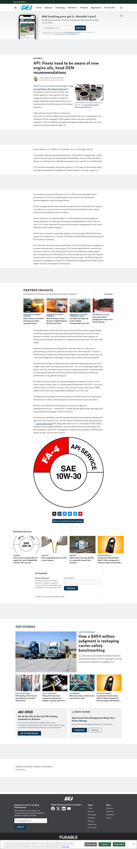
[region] (68, 844)
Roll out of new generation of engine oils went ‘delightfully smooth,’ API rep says (25, 560)
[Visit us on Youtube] (69, 808)
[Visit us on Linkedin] (63, 808)
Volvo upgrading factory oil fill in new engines (53, 559)
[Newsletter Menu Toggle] (121, 7)
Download (79, 730)
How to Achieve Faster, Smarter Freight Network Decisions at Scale (56, 320)
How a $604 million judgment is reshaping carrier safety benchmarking (99, 643)
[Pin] (80, 514)
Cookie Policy (66, 847)
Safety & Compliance (87, 632)
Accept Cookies (119, 844)
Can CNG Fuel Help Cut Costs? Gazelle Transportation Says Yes (79, 320)
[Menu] (15, 7)
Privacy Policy (61, 34)
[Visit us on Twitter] (58, 808)
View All (95, 730)
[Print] (54, 514)
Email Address (69, 578)
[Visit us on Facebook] (53, 808)
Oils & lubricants (49, 693)
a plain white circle (44, 423)
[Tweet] (75, 514)
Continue (71, 588)
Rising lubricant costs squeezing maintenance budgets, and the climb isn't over (53, 698)
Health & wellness (22, 693)
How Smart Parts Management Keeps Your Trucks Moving (103, 319)
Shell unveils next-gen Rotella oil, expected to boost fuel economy (82, 560)
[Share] (65, 514)
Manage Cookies (91, 844)
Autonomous (75, 693)
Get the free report (29, 733)
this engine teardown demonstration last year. (87, 106)
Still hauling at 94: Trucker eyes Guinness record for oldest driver (26, 698)
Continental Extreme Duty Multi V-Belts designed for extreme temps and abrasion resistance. (109, 560)
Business (37, 58)
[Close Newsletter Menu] (121, 16)
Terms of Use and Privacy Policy (72, 32)
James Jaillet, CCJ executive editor (51, 78)
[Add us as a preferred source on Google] (59, 514)
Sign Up (20, 827)
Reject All (105, 844)
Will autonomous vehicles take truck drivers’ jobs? (82, 697)
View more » (109, 294)
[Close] (134, 844)
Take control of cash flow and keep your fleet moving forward (33, 320)
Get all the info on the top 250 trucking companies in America (37, 718)
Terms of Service (71, 34)
